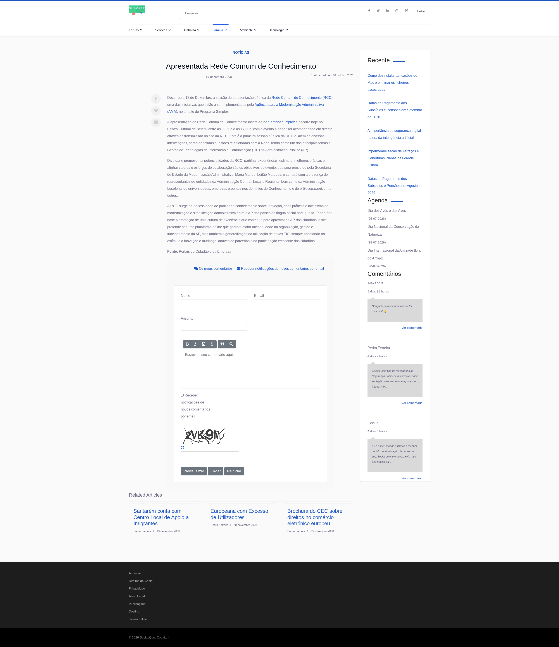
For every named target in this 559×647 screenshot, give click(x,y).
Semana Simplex (281, 122)
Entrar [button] (421, 11)
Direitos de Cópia (141, 581)
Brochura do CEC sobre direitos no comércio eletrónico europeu (314, 517)
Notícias (241, 52)
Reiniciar (234, 471)
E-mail (259, 295)
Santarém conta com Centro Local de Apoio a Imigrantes (161, 517)
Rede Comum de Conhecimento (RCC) (302, 97)
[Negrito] (187, 344)
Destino (134, 611)
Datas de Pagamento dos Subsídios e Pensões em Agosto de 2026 (395, 186)
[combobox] (202, 13)
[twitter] (378, 10)
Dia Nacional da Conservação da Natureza (393, 230)
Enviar (215, 471)
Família (217, 30)
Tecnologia (276, 30)
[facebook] (369, 10)
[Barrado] (212, 344)
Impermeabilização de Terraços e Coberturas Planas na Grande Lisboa (393, 158)
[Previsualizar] (231, 344)
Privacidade (137, 588)
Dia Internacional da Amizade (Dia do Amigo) (394, 254)
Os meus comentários (215, 268)
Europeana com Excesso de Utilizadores (239, 514)
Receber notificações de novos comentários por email (282, 268)
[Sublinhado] (203, 344)
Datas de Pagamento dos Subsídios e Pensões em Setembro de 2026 (394, 110)
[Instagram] (396, 10)
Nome (185, 295)
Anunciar (135, 573)
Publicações (137, 603)
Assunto (187, 318)
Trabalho (190, 30)
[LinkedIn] (387, 10)
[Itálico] (195, 344)
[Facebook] (156, 99)
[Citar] (222, 344)
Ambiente (246, 30)
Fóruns (134, 30)
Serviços (161, 30)
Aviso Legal (137, 596)
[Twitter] (156, 111)
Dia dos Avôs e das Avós (386, 210)
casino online (138, 619)
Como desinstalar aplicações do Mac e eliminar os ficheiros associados (392, 82)
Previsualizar (194, 471)
